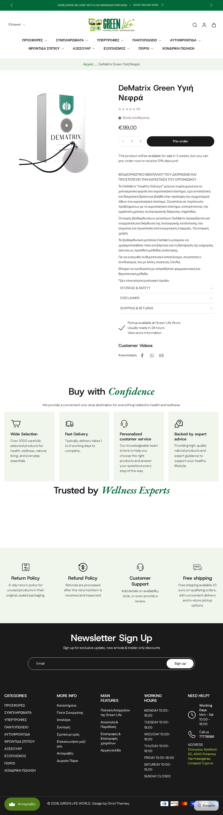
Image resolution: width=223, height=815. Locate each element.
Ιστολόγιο (63, 720)
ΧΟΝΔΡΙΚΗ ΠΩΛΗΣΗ (178, 48)
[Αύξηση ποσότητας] (140, 141)
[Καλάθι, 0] (214, 25)
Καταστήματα (66, 706)
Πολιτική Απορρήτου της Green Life (115, 712)
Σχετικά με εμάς (68, 734)
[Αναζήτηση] (194, 24)
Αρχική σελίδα (111, 750)
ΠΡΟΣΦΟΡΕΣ (32, 40)
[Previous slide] (12, 5)
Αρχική (88, 64)
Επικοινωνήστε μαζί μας (71, 744)
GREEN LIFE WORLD (75, 803)
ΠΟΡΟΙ (144, 48)
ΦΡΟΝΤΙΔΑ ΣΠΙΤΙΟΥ (44, 48)
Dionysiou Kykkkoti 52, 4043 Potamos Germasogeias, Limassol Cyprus (202, 756)
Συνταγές (63, 727)
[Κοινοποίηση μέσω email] (161, 355)
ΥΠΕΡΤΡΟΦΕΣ (108, 40)
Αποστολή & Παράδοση (109, 724)
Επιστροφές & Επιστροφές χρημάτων (111, 739)
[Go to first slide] (211, 5)
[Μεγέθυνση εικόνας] (54, 133)
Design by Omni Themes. (111, 803)
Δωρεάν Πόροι (67, 761)
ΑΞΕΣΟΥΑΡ (82, 48)
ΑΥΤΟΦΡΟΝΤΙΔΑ (183, 40)
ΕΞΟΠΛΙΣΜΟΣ (114, 48)
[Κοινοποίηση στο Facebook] (142, 355)
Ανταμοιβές (65, 753)
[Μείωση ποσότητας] (123, 141)
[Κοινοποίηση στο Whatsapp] (152, 355)
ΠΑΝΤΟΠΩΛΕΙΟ (144, 40)
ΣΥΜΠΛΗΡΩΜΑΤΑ (70, 40)
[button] (180, 141)
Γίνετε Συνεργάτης (70, 713)
